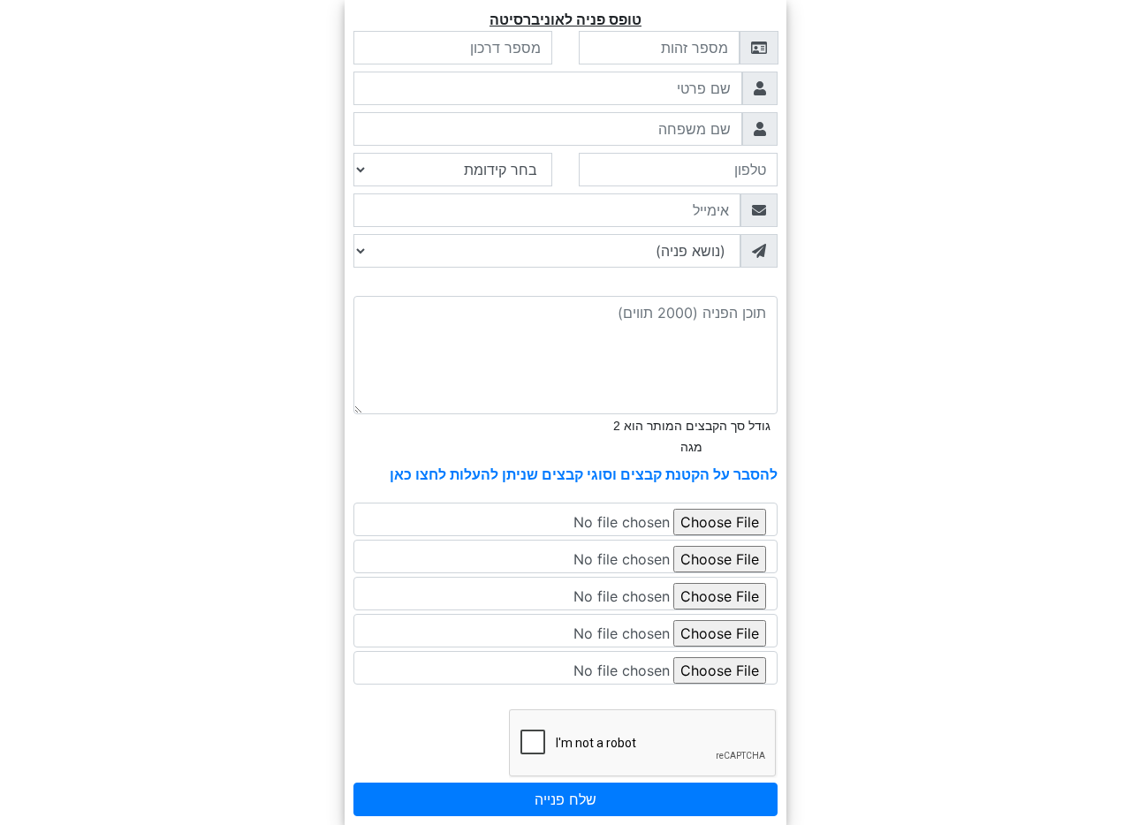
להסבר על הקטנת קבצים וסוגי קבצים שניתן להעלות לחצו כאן (584, 474)
